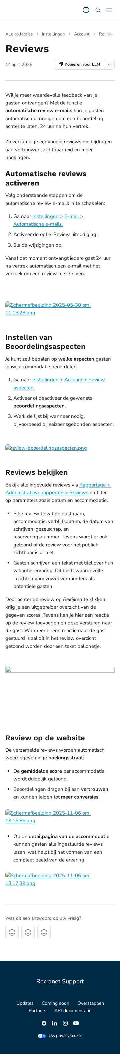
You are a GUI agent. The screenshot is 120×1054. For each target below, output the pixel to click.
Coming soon (55, 1003)
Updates (25, 1003)
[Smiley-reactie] (44, 932)
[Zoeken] (98, 10)
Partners (37, 1010)
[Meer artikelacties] (109, 64)
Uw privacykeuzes (65, 1036)
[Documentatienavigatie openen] (109, 10)
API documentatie (72, 1010)
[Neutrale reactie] (28, 932)
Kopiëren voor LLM (82, 64)
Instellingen (53, 34)
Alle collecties (19, 34)
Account (82, 34)
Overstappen (90, 1003)
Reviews (107, 34)
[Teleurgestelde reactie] (12, 932)
